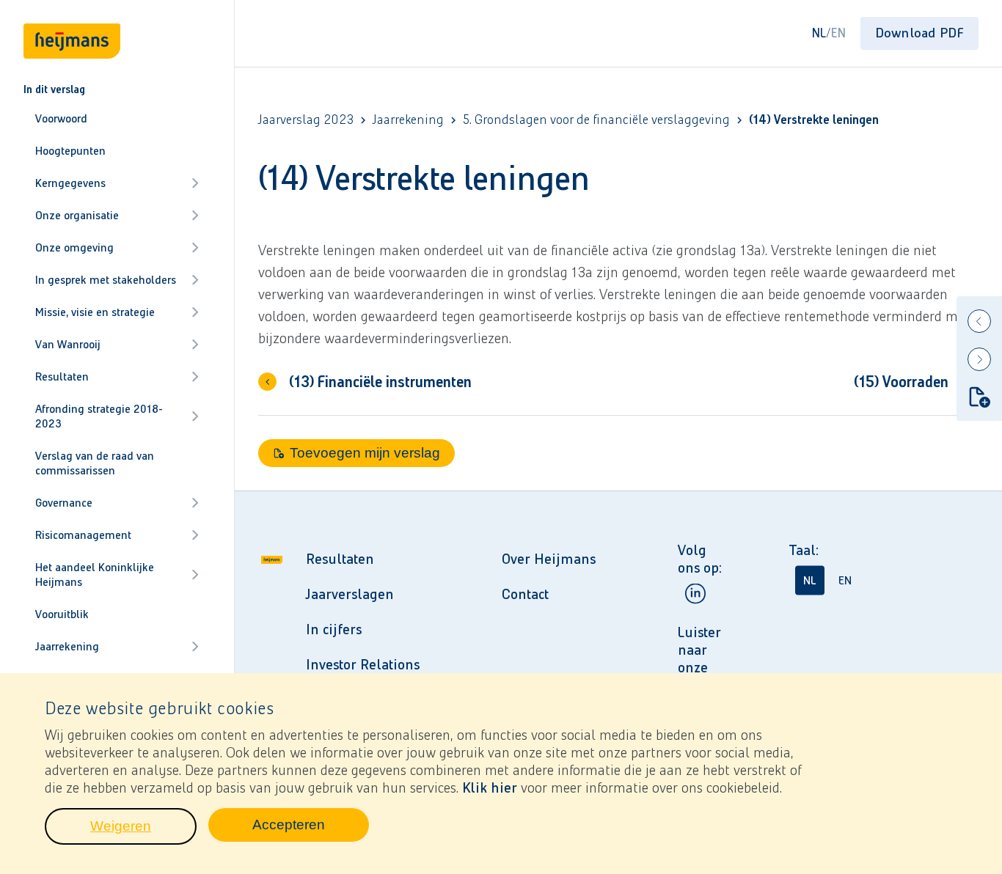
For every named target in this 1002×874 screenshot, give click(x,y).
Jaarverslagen (350, 594)
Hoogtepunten (70, 151)
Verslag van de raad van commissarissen (94, 463)
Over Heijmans (549, 559)
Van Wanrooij (67, 344)
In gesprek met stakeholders (105, 280)
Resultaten (62, 376)
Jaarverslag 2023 (306, 120)
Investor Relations (363, 664)
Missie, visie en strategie (95, 312)
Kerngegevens (70, 183)
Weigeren (143, 830)
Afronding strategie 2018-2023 (99, 416)
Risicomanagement (83, 535)
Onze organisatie (77, 215)
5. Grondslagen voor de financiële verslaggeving (596, 120)
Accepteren (310, 828)
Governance (63, 503)
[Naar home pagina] (271, 649)
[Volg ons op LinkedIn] (695, 593)
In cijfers (334, 629)
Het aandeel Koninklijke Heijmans (94, 574)
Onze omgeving (74, 247)
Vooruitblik (62, 614)
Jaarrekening (67, 646)
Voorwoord (61, 118)
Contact (525, 594)
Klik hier (489, 787)
